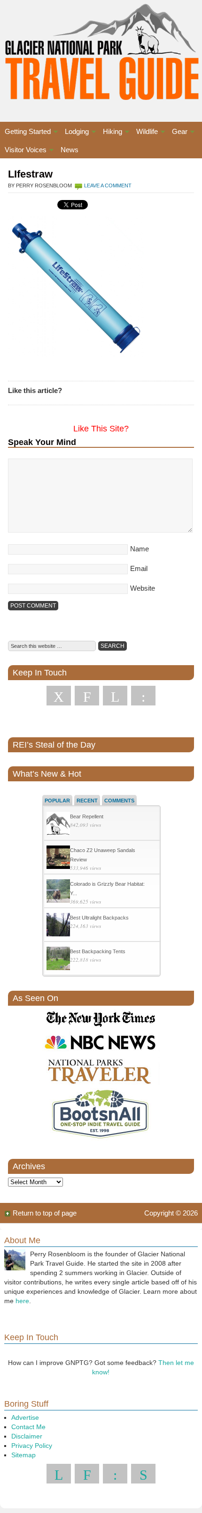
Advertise (25, 1417)
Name (139, 549)
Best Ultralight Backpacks (99, 917)
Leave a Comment (108, 185)
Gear (177, 132)
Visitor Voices (23, 151)
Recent (87, 800)
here (22, 1301)
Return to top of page (45, 1213)
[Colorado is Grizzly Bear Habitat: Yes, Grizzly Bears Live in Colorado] (58, 892)
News (69, 150)
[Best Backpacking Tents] (58, 959)
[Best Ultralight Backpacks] (58, 926)
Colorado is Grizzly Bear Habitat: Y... (107, 888)
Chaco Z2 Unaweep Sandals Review (102, 854)
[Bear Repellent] (58, 825)
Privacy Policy (31, 1445)
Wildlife (145, 132)
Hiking (110, 132)
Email (139, 568)
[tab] (57, 800)
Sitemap (23, 1455)
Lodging (74, 132)
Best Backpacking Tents (97, 951)
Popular (57, 800)
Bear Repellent (86, 816)
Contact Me (28, 1427)
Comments (119, 800)
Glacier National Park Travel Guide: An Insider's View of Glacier (101, 51)
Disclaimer (26, 1436)
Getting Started (25, 132)
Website (142, 588)
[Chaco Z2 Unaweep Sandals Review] (58, 858)
